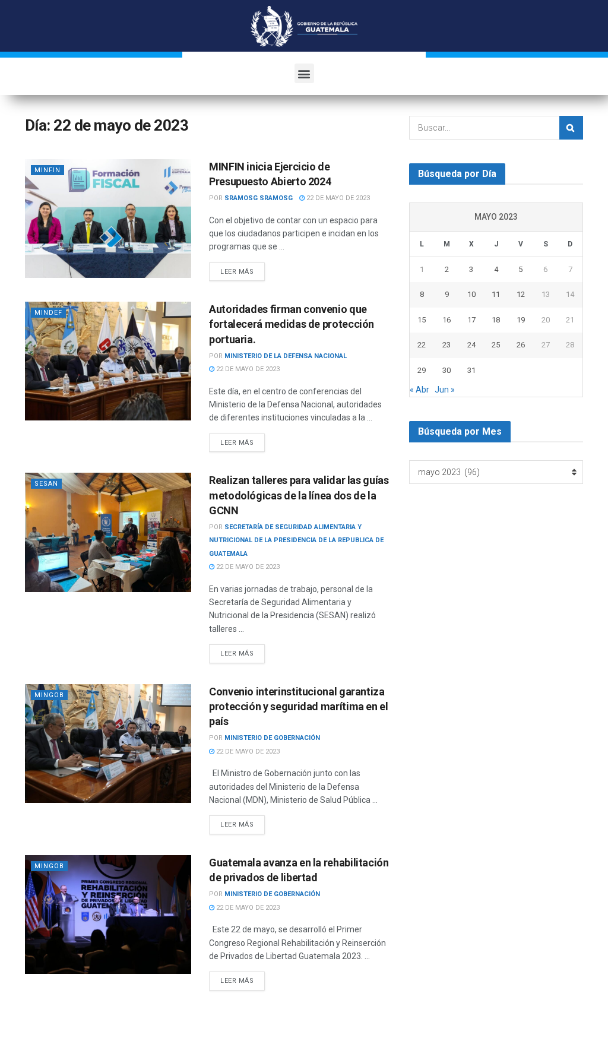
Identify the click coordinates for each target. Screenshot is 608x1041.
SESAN (46, 484)
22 (421, 344)
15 (421, 319)
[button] (304, 73)
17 (471, 319)
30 (446, 370)
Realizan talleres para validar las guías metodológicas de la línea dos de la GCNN (299, 495)
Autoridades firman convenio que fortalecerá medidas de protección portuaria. (291, 324)
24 (471, 344)
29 (421, 370)
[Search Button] (571, 128)
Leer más (237, 272)
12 (521, 294)
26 (521, 344)
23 (446, 344)
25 (496, 344)
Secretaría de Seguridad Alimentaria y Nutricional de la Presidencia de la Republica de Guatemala (296, 540)
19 (521, 319)
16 (446, 319)
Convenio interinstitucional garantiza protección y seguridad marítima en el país (298, 706)
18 (496, 319)
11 (496, 294)
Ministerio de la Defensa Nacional (285, 356)
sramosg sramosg (258, 198)
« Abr (419, 389)
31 (471, 370)
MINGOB (49, 695)
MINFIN (47, 170)
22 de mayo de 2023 (337, 198)
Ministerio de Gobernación (272, 738)
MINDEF (48, 313)
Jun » (445, 389)
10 (471, 294)
